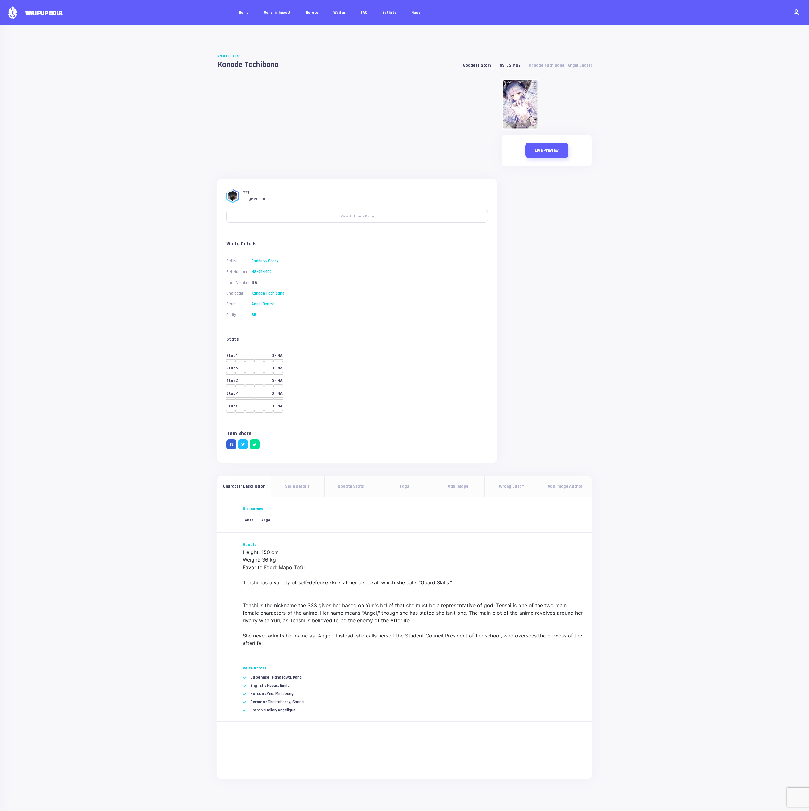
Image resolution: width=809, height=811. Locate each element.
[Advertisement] (357, 126)
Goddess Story (477, 65)
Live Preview (547, 150)
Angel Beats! (228, 56)
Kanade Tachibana (248, 64)
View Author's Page (357, 214)
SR (254, 315)
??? (246, 193)
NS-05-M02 (510, 65)
